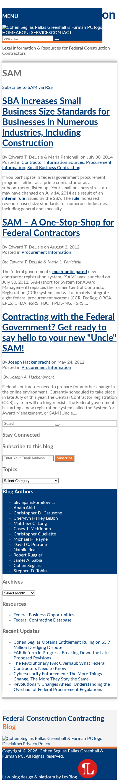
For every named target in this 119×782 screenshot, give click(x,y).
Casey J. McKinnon (32, 529)
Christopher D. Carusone (38, 513)
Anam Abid (24, 508)
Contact (61, 32)
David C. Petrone (30, 544)
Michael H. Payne (31, 539)
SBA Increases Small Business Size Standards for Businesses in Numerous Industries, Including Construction (56, 122)
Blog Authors (17, 491)
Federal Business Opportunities (44, 615)
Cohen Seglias (27, 565)
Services (41, 32)
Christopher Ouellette (35, 534)
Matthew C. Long (30, 523)
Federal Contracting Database (42, 620)
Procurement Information (46, 252)
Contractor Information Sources (53, 162)
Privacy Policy (36, 744)
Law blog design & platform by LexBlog (40, 777)
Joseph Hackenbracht (29, 362)
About (23, 32)
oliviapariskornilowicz (35, 502)
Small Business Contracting (53, 167)
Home (9, 32)
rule (75, 198)
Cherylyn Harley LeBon (36, 518)
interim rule (13, 198)
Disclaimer (12, 744)
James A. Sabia (28, 560)
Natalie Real (25, 550)
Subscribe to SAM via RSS (27, 87)
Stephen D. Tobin (30, 571)
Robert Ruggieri (28, 555)
